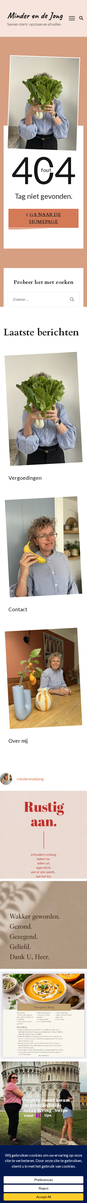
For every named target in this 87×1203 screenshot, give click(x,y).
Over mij (18, 741)
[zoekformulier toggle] (80, 18)
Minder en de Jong (34, 15)
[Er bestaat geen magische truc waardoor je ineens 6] (43, 1105)
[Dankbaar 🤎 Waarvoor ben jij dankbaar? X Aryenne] (43, 925)
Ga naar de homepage (45, 218)
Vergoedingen (25, 478)
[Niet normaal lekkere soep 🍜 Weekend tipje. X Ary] (43, 1015)
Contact (17, 609)
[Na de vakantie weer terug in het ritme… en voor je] (43, 835)
